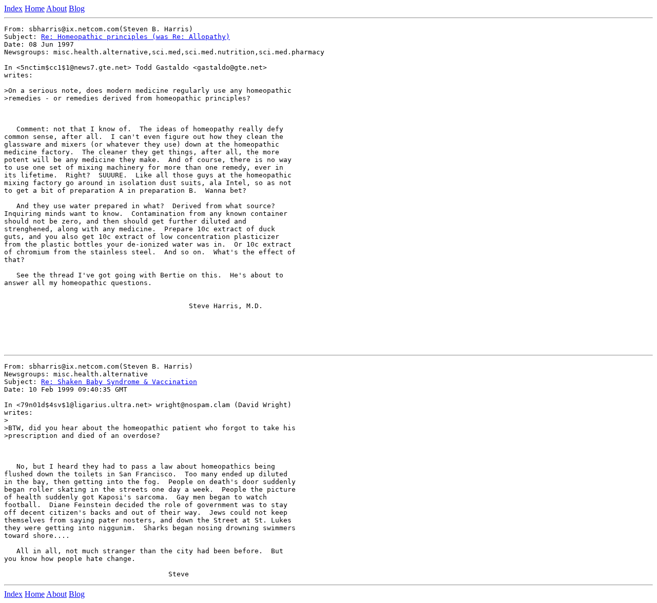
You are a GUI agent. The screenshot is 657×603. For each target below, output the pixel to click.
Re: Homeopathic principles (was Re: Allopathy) (135, 37)
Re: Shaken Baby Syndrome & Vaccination (119, 382)
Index (13, 8)
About (56, 8)
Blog (77, 8)
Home (35, 8)
